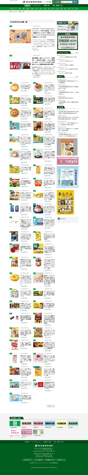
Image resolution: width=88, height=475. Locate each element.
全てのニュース (13, 8)
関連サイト (60, 459)
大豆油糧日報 (60, 427)
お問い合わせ (27, 459)
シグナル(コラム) (36, 5)
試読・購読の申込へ (62, 29)
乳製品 (27, 8)
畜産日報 (24, 427)
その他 (76, 8)
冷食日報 (71, 427)
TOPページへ (51, 406)
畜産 (41, 8)
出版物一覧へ (47, 5)
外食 (61, 8)
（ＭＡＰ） (48, 449)
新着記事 (27, 5)
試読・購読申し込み (58, 5)
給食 (65, 8)
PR (72, 8)
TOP (10, 11)
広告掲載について (49, 459)
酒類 (24, 8)
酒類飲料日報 (48, 427)
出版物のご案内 (47, 442)
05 (23, 11)
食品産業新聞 (13, 427)
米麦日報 (36, 427)
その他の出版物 (37, 435)
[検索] (74, 2)
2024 (20, 11)
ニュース (15, 11)
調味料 (32, 8)
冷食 (58, 8)
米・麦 (44, 8)
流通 (69, 8)
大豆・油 (53, 8)
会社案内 (32, 463)
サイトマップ (47, 463)
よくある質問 (38, 459)
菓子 (37, 8)
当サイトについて (39, 463)
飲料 (20, 8)
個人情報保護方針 (54, 463)
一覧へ (77, 52)
